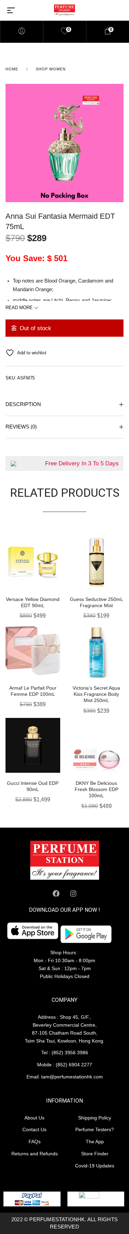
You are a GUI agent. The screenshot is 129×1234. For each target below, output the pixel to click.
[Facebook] (56, 893)
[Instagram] (73, 893)
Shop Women (51, 69)
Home (12, 69)
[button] (57, 539)
